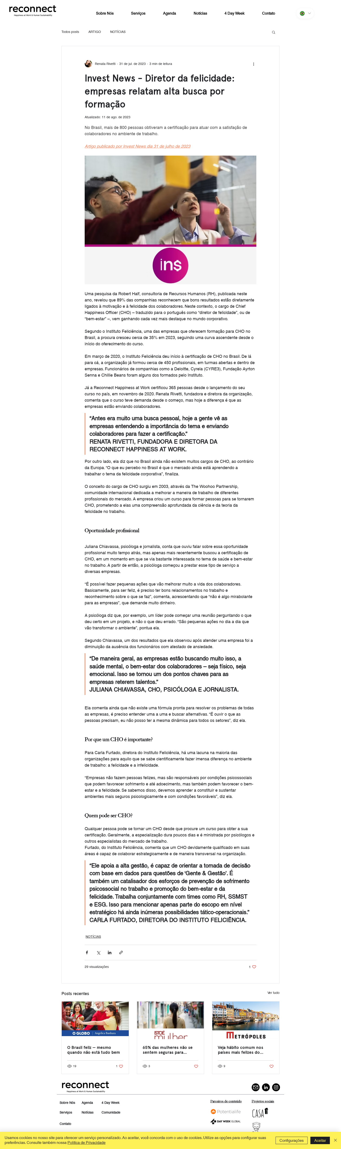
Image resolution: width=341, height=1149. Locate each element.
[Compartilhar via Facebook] (87, 952)
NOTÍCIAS (117, 32)
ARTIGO (94, 32)
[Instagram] (276, 1087)
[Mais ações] (253, 64)
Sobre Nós (67, 1102)
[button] (273, 32)
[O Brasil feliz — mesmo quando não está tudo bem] (95, 1020)
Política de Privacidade (87, 1142)
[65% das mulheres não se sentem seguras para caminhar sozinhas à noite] (170, 1020)
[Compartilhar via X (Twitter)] (98, 952)
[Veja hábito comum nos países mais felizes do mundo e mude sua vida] (245, 1020)
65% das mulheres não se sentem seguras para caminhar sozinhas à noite (168, 1050)
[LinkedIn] (266, 1087)
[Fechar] (335, 1140)
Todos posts (70, 32)
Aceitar (320, 1140)
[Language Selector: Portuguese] (305, 13)
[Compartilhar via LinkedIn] (109, 952)
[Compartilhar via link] (121, 952)
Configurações (292, 1140)
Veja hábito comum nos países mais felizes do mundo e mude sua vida (241, 1050)
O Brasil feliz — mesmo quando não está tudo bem (93, 1050)
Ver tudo (273, 993)
